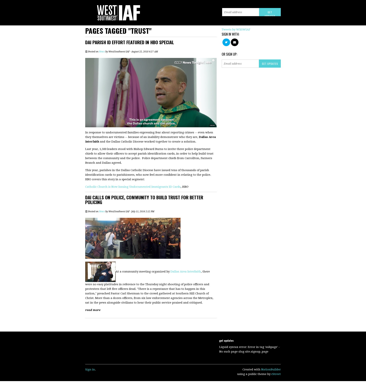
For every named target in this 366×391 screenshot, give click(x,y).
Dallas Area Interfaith (185, 271)
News (102, 51)
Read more (92, 310)
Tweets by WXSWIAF (236, 29)
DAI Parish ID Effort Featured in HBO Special (129, 42)
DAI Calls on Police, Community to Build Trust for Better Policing (144, 199)
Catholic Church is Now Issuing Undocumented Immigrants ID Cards (133, 186)
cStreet (276, 374)
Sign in (90, 369)
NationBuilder (271, 369)
